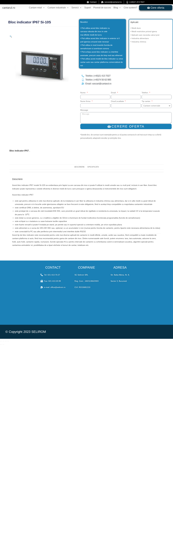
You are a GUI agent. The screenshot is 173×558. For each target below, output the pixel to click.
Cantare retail (35, 7)
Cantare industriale (57, 7)
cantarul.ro (8, 7)
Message (84, 110)
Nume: (83, 93)
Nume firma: (85, 101)
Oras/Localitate (117, 101)
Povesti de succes (102, 7)
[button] (11, 36)
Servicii (75, 7)
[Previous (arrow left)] (1, 344)
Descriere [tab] (79, 167)
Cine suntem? (130, 7)
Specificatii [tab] (93, 167)
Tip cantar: (146, 101)
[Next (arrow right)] (3, 344)
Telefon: (145, 93)
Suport (87, 7)
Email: (114, 93)
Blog (116, 7)
